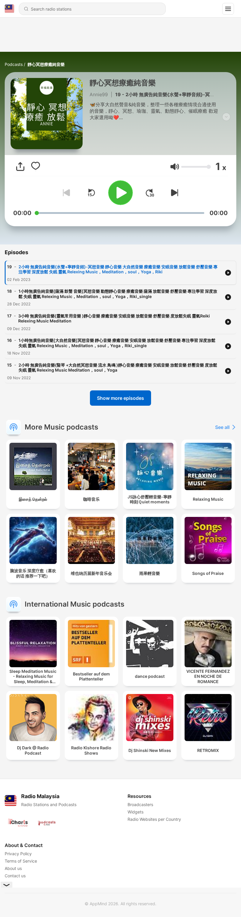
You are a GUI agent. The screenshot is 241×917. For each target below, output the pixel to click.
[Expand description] (226, 117)
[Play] (120, 192)
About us (13, 868)
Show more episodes (120, 398)
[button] (174, 166)
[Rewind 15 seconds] (91, 192)
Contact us (15, 875)
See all (222, 427)
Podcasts (14, 64)
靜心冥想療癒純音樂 (46, 64)
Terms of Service (21, 860)
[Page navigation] (228, 9)
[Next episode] (173, 192)
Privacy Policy (18, 853)
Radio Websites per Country (154, 819)
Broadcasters (140, 804)
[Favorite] (35, 166)
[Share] (20, 166)
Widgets (135, 811)
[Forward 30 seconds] (149, 192)
